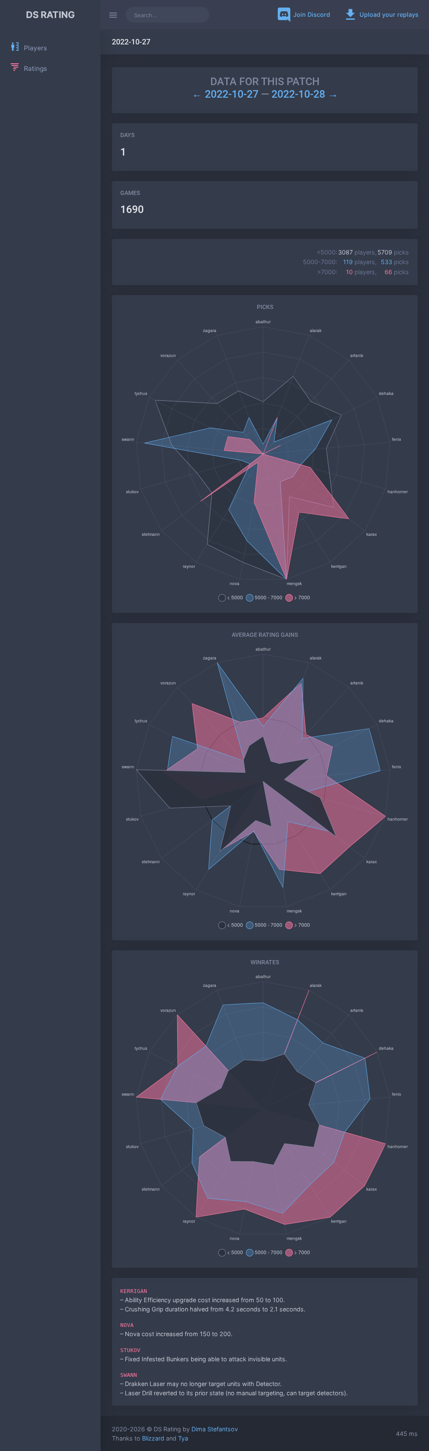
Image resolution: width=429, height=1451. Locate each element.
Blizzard (153, 1438)
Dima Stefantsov (214, 1429)
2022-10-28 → (304, 94)
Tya (183, 1438)
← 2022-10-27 (226, 94)
